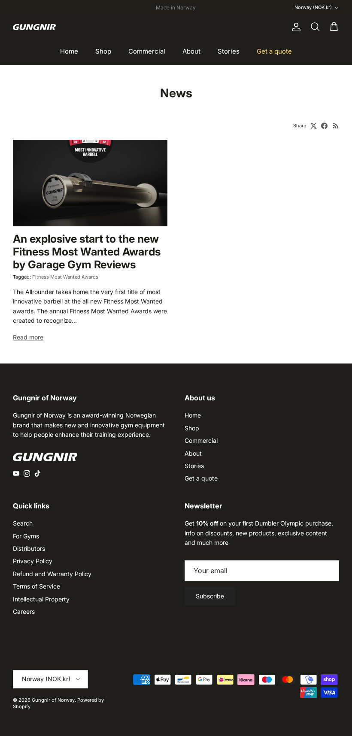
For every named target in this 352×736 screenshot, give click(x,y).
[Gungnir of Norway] (34, 27)
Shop (103, 51)
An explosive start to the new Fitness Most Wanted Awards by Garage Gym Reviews (87, 251)
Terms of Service (36, 586)
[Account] (294, 27)
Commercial (146, 51)
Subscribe (210, 596)
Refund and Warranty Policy (52, 573)
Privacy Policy (32, 561)
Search (23, 523)
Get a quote (274, 51)
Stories (229, 51)
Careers (24, 611)
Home (69, 51)
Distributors (29, 548)
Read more (28, 337)
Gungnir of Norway (53, 700)
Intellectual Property (41, 599)
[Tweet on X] (313, 126)
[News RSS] (336, 126)
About (191, 51)
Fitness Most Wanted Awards (65, 277)
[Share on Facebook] (324, 126)
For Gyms (26, 536)
